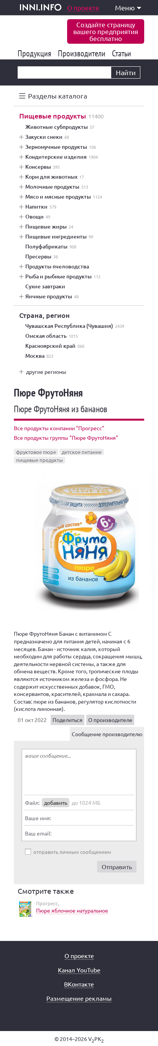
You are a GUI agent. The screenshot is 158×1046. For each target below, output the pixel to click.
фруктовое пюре (36, 452)
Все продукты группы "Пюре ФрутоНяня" (66, 437)
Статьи (123, 53)
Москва (39, 356)
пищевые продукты (39, 460)
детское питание (82, 452)
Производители (83, 53)
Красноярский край (54, 346)
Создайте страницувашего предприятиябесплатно (105, 31)
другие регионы (46, 371)
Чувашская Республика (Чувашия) (74, 326)
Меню (125, 7)
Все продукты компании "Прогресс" (59, 427)
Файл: (32, 802)
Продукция (36, 53)
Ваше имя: (38, 817)
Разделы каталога (57, 96)
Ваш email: (38, 833)
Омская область (51, 336)
